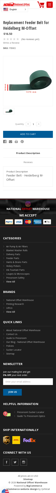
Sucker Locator (13, 349)
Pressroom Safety (15, 277)
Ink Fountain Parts (15, 269)
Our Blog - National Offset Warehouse (25, 341)
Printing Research (15, 303)
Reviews (28, 162)
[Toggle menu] (50, 5)
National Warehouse (28, 209)
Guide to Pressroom (16, 338)
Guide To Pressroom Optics (31, 416)
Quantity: (19, 124)
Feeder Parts (12, 258)
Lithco (9, 307)
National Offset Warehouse (20, 300)
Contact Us (11, 334)
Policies (10, 345)
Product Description (28, 153)
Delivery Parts (13, 254)
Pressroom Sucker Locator (30, 412)
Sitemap (10, 353)
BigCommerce (34, 485)
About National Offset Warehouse (23, 330)
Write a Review (11, 42)
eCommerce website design (22, 489)
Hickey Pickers (13, 265)
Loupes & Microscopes (18, 273)
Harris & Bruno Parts (16, 262)
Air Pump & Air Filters (17, 246)
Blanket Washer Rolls (17, 250)
